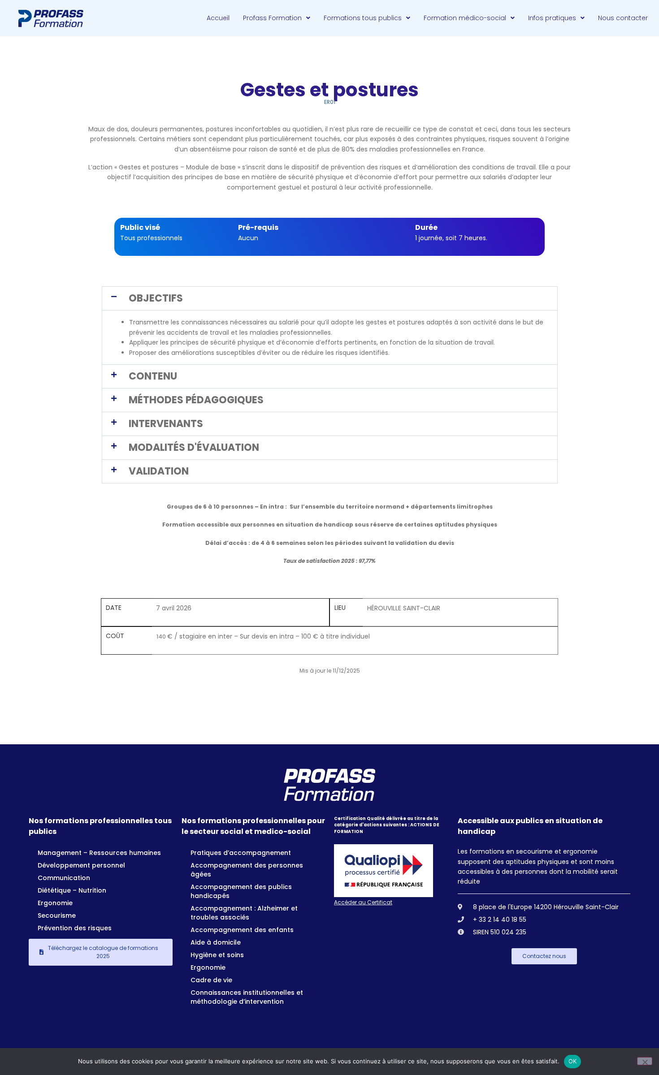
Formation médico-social (465, 17)
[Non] (644, 1061)
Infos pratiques (552, 17)
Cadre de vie (211, 980)
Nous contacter (623, 17)
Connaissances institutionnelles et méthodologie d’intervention (247, 997)
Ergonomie (55, 902)
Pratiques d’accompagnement (241, 852)
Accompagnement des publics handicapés (241, 891)
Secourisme (57, 915)
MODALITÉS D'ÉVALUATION (194, 447)
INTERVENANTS (166, 424)
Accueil (218, 17)
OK (572, 1061)
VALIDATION (159, 471)
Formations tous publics (363, 17)
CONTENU (153, 376)
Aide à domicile (216, 942)
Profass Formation (272, 17)
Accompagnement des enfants (242, 929)
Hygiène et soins (217, 954)
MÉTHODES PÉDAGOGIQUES (196, 400)
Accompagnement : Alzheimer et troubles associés (244, 913)
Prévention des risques (75, 928)
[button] (329, 298)
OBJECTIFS (156, 298)
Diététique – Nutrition (72, 890)
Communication (64, 877)
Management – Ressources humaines (99, 852)
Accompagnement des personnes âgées (247, 870)
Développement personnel (81, 865)
